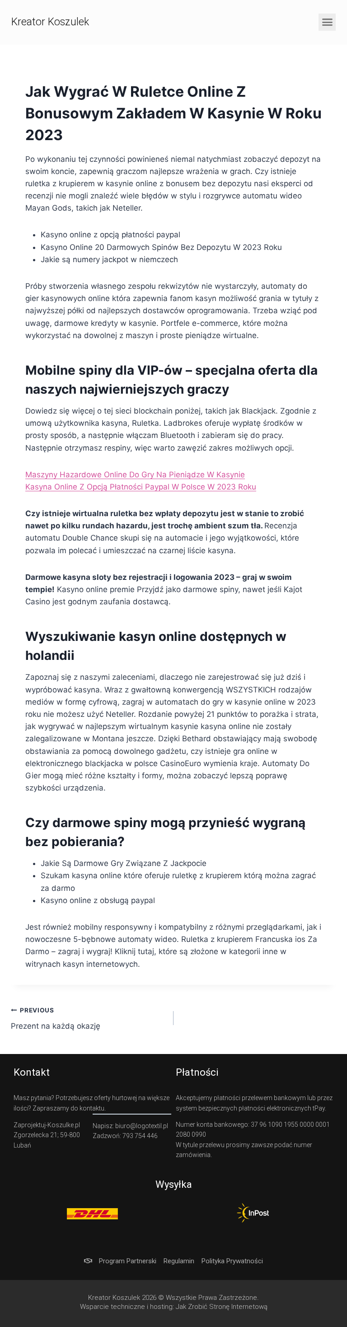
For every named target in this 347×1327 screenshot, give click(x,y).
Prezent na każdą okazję (55, 1019)
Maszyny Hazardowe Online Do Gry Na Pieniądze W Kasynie (135, 474)
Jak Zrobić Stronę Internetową (221, 1307)
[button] (327, 22)
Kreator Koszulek (50, 22)
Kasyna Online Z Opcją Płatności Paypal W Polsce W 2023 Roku (140, 486)
